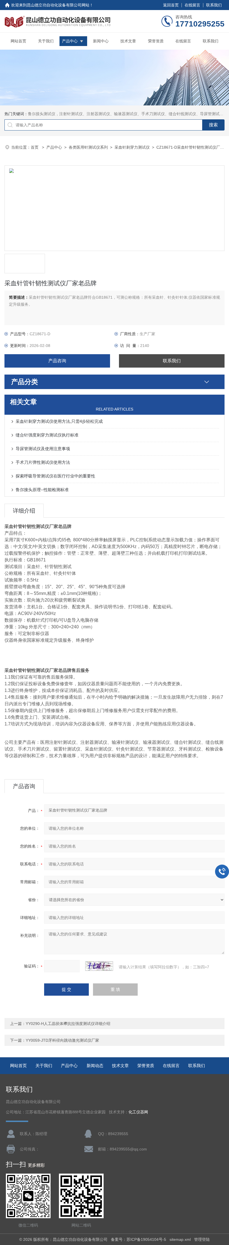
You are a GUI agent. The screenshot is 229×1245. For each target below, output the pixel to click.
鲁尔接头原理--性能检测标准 (42, 489)
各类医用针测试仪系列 (88, 147)
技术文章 (128, 41)
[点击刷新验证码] (99, 966)
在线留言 (192, 5)
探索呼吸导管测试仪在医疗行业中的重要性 (55, 476)
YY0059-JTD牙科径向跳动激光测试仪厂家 (62, 1040)
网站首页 (18, 41)
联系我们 (214, 5)
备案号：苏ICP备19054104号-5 (138, 1239)
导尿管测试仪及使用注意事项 (43, 448)
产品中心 (70, 41)
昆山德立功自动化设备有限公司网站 (58, 5)
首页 (35, 147)
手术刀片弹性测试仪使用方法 (43, 462)
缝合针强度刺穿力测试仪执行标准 (47, 435)
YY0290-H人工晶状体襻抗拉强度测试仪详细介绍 (68, 1023)
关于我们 (46, 41)
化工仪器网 (138, 1112)
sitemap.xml (180, 1239)
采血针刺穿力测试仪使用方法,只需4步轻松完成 (59, 421)
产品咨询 (57, 360)
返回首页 (171, 5)
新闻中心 (101, 41)
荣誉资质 (156, 41)
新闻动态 (95, 1065)
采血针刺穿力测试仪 (132, 147)
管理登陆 (202, 1239)
